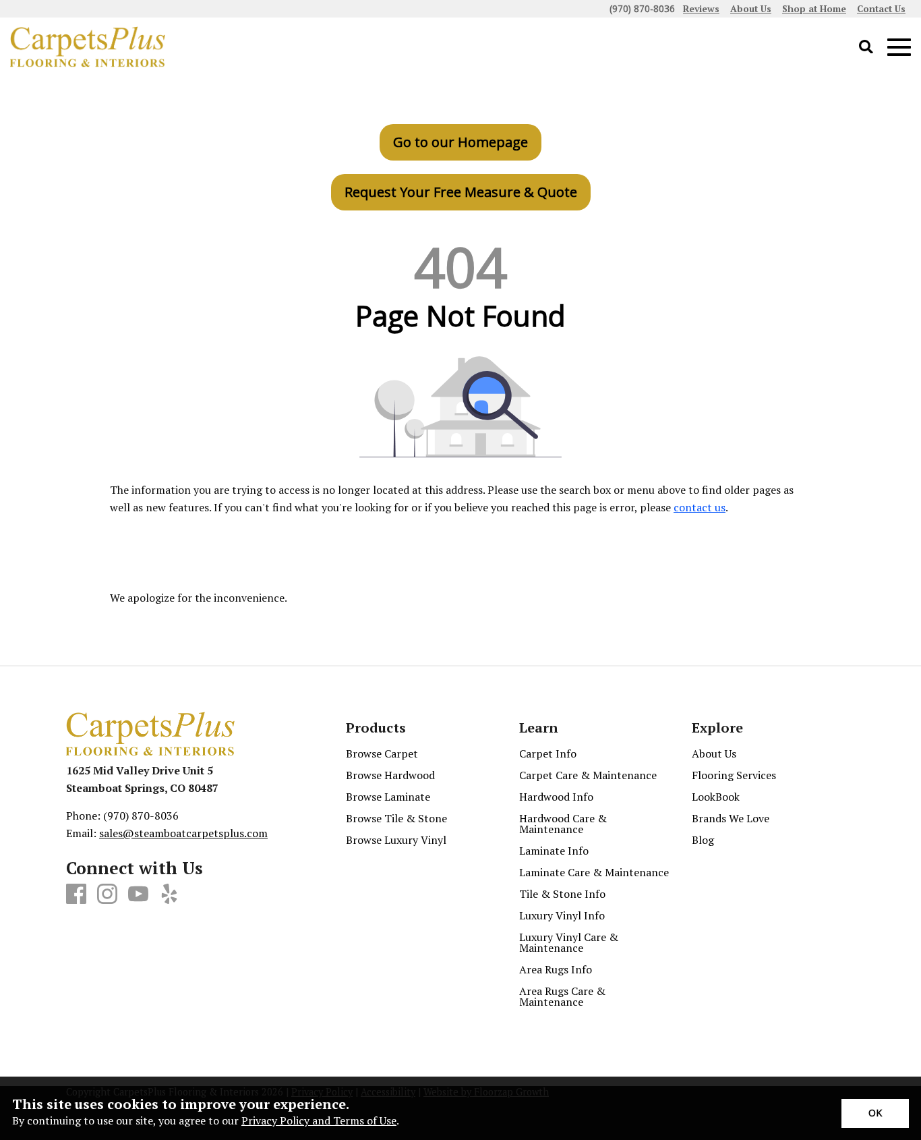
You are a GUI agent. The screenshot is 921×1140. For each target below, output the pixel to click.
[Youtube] (138, 894)
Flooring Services (734, 775)
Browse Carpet (382, 753)
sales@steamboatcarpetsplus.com (183, 833)
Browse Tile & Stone (396, 818)
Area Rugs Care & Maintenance (562, 996)
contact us (699, 507)
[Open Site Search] (866, 47)
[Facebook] (76, 894)
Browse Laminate (388, 796)
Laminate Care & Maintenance (594, 872)
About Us (714, 753)
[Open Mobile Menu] (899, 47)
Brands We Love (730, 818)
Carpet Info (547, 753)
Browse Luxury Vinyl (396, 839)
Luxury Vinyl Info (562, 915)
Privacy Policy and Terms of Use (318, 1120)
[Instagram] (107, 894)
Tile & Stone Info (562, 893)
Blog (703, 839)
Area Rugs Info (555, 969)
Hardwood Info (556, 796)
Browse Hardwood (390, 775)
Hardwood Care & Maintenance (563, 823)
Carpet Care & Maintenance (588, 775)
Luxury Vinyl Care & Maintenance (568, 942)
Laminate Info (554, 850)
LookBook (716, 796)
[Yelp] (169, 894)
